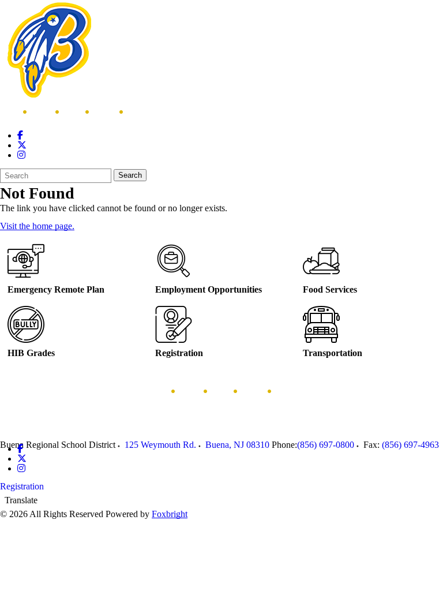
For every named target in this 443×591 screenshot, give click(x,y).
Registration (22, 486)
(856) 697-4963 (410, 445)
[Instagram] (21, 155)
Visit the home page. (37, 226)
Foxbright (169, 514)
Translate (21, 500)
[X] (22, 145)
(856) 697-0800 (325, 445)
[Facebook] (20, 135)
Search (130, 175)
